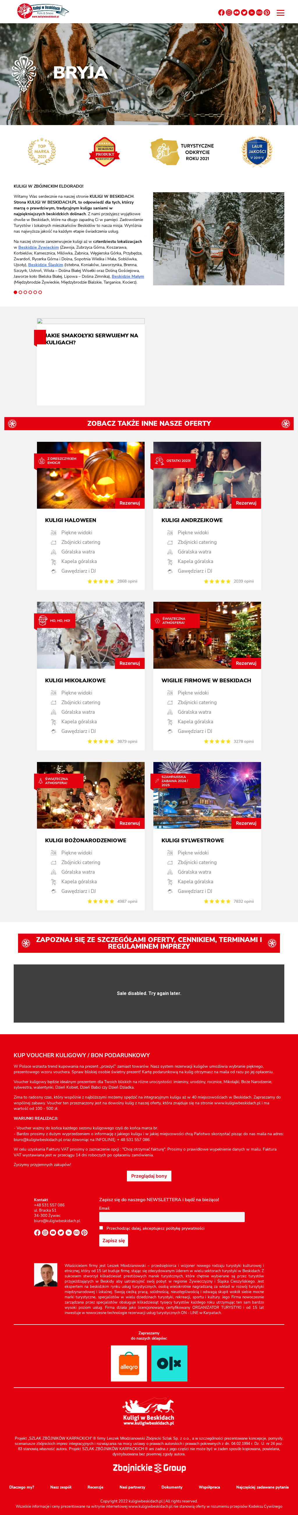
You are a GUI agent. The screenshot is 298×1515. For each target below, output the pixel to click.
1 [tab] (15, 292)
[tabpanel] (79, 234)
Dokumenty (172, 1487)
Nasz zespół (60, 1487)
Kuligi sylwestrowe (193, 840)
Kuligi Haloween (70, 520)
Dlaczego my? (21, 1487)
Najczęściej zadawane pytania (262, 1487)
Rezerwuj (130, 503)
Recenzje (95, 1487)
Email (104, 1208)
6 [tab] (40, 292)
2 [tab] (20, 292)
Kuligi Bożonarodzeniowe (85, 840)
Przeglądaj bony (149, 1176)
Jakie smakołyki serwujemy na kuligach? (91, 339)
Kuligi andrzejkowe (192, 520)
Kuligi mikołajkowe (75, 680)
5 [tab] (35, 292)
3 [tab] (25, 292)
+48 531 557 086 (49, 1205)
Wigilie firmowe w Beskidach (206, 680)
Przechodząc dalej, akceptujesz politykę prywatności (154, 1228)
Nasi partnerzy (132, 1487)
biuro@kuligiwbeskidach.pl (57, 1221)
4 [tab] (30, 292)
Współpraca (209, 1487)
